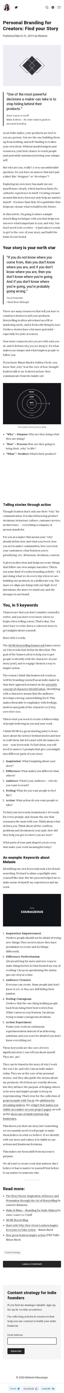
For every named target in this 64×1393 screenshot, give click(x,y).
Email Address (15, 1335)
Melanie (42, 36)
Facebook (29, 1388)
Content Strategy (12, 1252)
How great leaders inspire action (26, 1235)
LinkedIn (46, 1388)
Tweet (13, 1388)
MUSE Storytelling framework (26, 645)
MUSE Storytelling (17, 1220)
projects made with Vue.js (18, 1100)
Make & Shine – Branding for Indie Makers (31, 1210)
